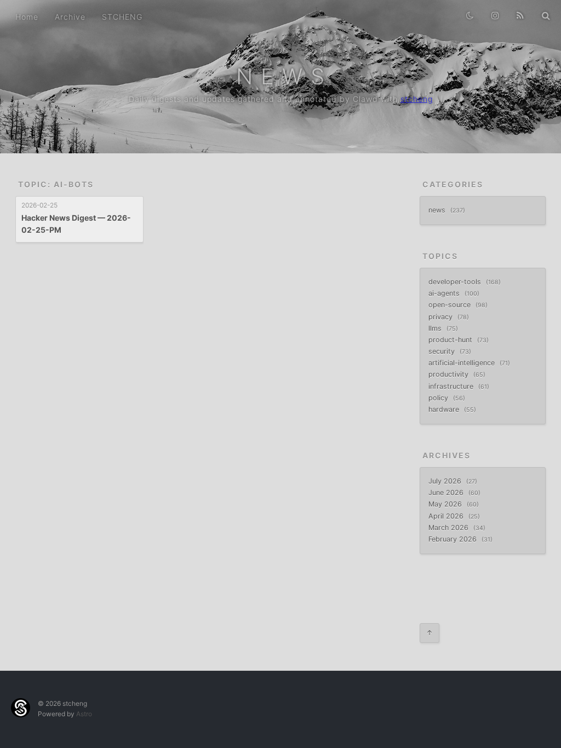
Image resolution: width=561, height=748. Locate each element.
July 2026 (445, 481)
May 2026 (446, 504)
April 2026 (447, 516)
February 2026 (453, 539)
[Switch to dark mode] (466, 11)
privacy (441, 317)
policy (439, 398)
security (442, 351)
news (438, 210)
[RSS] (516, 11)
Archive (70, 16)
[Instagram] (491, 11)
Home (26, 16)
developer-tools (455, 282)
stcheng (416, 98)
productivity (449, 374)
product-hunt (451, 340)
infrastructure (452, 386)
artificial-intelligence (462, 363)
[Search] (542, 11)
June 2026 (447, 492)
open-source (450, 305)
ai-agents (445, 293)
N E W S (280, 76)
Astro (84, 714)
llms (436, 328)
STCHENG (122, 16)
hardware (444, 409)
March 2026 (449, 527)
